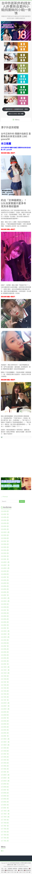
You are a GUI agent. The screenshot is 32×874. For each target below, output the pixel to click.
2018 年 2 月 (5, 805)
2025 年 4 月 (5, 550)
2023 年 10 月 (5, 601)
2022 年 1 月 (5, 664)
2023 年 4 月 (5, 619)
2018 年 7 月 (5, 790)
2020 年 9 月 (5, 712)
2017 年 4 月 (5, 835)
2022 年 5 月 (5, 652)
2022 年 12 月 (5, 631)
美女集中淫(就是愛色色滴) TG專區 (17, 109)
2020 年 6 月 (5, 721)
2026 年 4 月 (5, 523)
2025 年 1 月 (5, 559)
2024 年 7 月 (5, 577)
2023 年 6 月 (5, 613)
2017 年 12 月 (5, 811)
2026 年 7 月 (5, 514)
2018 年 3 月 (5, 802)
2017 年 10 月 (5, 817)
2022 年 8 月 (5, 643)
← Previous (4, 496)
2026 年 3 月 (5, 526)
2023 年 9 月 (5, 604)
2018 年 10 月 (5, 781)
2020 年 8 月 (5, 715)
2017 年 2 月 (5, 841)
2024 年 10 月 (5, 568)
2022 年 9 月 (5, 640)
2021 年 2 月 (5, 697)
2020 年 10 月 (5, 709)
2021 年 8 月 (5, 679)
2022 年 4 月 (5, 655)
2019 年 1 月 (5, 772)
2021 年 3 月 (5, 694)
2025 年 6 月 (5, 544)
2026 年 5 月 (5, 520)
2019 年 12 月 (5, 739)
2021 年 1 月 (5, 700)
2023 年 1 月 (5, 628)
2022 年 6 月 (5, 649)
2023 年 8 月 (5, 607)
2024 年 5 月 (5, 583)
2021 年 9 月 (5, 676)
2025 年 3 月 (5, 553)
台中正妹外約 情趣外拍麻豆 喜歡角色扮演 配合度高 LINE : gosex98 (16, 136)
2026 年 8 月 (5, 511)
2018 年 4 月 (5, 799)
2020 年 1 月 (5, 736)
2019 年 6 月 (5, 757)
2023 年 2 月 (5, 625)
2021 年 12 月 (5, 667)
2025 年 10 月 (5, 532)
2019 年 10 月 (5, 745)
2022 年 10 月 (5, 637)
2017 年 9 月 (5, 820)
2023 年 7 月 (5, 610)
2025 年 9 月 (5, 535)
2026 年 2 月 (5, 529)
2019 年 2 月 (5, 769)
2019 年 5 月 (5, 760)
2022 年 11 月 (5, 634)
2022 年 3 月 (5, 658)
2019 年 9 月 (5, 748)
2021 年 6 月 (5, 685)
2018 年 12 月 (5, 775)
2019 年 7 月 (5, 754)
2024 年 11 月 (5, 565)
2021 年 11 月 (5, 670)
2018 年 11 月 (5, 778)
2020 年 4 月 (5, 727)
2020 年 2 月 (5, 733)
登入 (2, 851)
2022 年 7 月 (5, 646)
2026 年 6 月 (5, 517)
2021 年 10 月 (5, 673)
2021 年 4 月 (5, 691)
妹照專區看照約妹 (12, 868)
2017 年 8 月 (5, 823)
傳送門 (13, 153)
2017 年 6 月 (5, 829)
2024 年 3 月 (5, 589)
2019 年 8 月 (5, 751)
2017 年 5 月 (5, 832)
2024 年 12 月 (5, 562)
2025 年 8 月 (5, 538)
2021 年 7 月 (5, 682)
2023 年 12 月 (5, 598)
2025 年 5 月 (5, 547)
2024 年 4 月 (5, 586)
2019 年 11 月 (5, 742)
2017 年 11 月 (5, 814)
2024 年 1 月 (5, 595)
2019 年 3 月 (5, 766)
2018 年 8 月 (5, 787)
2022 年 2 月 (5, 661)
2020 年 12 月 (5, 703)
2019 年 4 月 (5, 763)
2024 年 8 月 (5, 574)
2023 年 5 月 (5, 616)
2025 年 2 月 (5, 556)
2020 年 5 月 (5, 724)
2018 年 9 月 (5, 784)
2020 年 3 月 (5, 730)
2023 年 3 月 (5, 622)
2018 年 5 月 (5, 796)
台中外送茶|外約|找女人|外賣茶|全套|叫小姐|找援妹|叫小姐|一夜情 (16, 8)
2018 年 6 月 (5, 793)
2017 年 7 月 (5, 826)
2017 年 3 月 (5, 838)
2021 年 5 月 (5, 688)
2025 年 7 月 (5, 541)
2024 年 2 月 (5, 592)
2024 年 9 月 (5, 571)
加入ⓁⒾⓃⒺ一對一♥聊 (16, 114)
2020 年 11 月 (5, 706)
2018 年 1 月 (5, 808)
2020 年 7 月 (5, 718)
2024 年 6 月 (5, 580)
